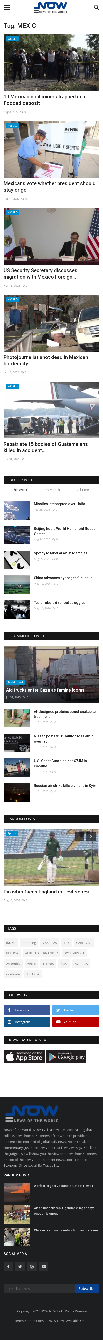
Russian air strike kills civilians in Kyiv (65, 786)
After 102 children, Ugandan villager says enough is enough (64, 1210)
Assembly (13, 963)
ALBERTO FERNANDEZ (41, 953)
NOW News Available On (66, 1320)
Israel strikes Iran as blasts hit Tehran (46, 892)
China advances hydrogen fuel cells (63, 578)
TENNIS (48, 963)
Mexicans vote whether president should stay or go (50, 186)
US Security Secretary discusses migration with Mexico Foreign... (41, 274)
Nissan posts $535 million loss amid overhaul (64, 738)
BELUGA (12, 953)
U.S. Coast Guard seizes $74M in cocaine (60, 763)
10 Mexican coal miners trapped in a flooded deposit (44, 100)
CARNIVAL (84, 942)
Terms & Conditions (29, 1320)
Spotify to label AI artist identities (61, 553)
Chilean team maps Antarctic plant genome (66, 1230)
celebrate (13, 974)
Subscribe (87, 1288)
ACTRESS (81, 963)
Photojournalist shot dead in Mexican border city (46, 360)
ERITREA (33, 974)
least (64, 963)
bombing (29, 942)
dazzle (11, 942)
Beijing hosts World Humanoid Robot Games (64, 531)
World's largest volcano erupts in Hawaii (63, 1186)
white (32, 963)
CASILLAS (50, 942)
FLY (66, 942)
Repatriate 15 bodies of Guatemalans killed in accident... (46, 447)
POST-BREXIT (74, 953)
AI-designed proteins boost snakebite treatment (65, 714)
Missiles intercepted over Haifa (59, 504)
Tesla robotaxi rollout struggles (60, 603)
